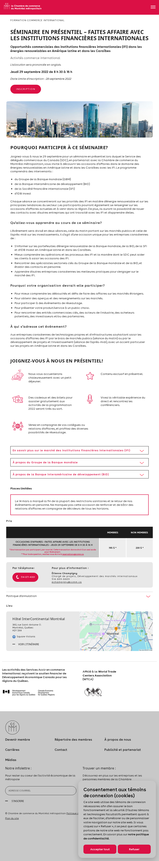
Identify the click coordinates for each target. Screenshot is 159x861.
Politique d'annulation (21, 596)
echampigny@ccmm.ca (67, 582)
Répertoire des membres (73, 739)
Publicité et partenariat (122, 750)
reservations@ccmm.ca (73, 554)
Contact (61, 750)
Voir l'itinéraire (28, 644)
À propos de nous (117, 739)
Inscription (25, 89)
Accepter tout (100, 849)
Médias (10, 760)
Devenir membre (17, 739)
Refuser (134, 849)
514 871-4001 (28, 577)
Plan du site (12, 818)
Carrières (12, 750)
